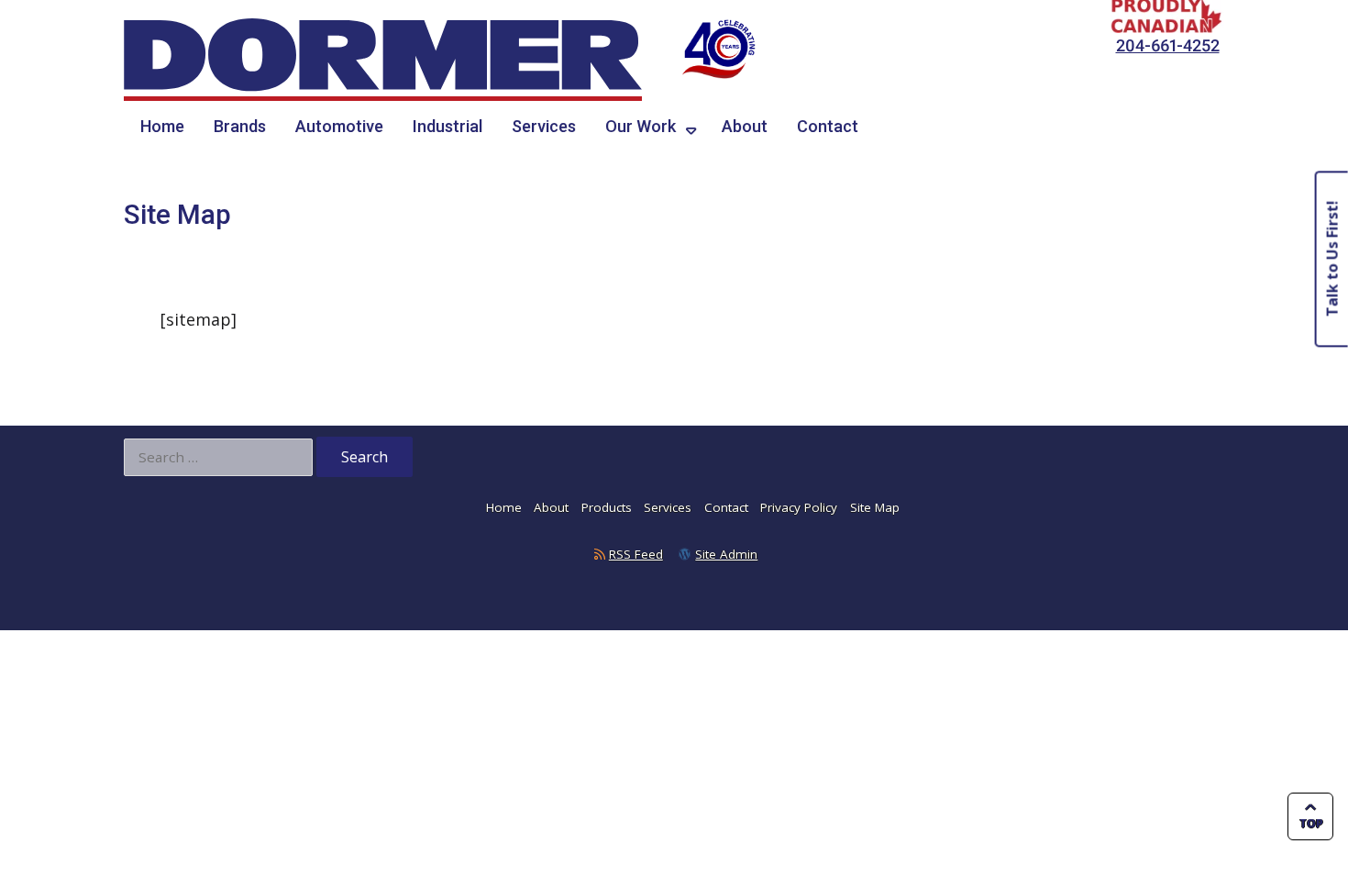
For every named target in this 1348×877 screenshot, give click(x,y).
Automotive (339, 126)
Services (544, 126)
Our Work (640, 126)
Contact (827, 126)
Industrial (447, 126)
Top (1311, 823)
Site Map (875, 507)
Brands (240, 126)
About (745, 126)
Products (606, 507)
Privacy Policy (798, 507)
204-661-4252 (1168, 45)
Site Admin (726, 554)
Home (162, 126)
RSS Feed (636, 554)
